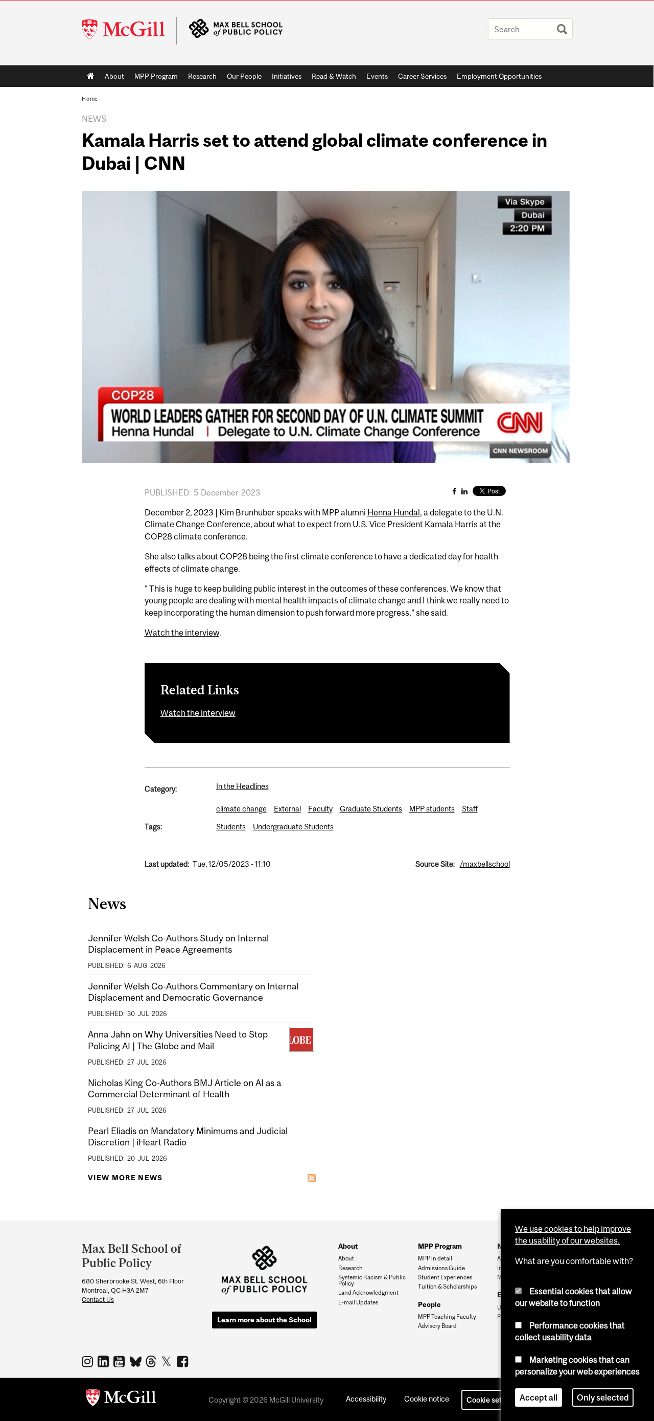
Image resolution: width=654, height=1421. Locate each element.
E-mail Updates (358, 1302)
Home (91, 76)
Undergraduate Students (293, 826)
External (287, 808)
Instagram (89, 1361)
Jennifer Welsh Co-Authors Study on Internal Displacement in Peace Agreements (178, 944)
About (114, 76)
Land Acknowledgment (368, 1293)
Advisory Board (437, 1326)
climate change (241, 808)
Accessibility (366, 1398)
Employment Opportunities (499, 76)
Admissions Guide (441, 1268)
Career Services (422, 76)
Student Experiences (445, 1277)
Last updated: (167, 864)
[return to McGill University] (121, 1399)
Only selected (603, 1397)
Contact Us (98, 1299)
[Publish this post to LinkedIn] (464, 491)
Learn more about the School (264, 1320)
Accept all (538, 1397)
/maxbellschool (485, 864)
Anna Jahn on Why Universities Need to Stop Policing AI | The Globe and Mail (178, 1040)
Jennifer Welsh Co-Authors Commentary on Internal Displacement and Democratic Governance (193, 992)
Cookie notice (426, 1398)
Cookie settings (492, 1399)
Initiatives (286, 76)
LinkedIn (104, 1361)
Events (377, 76)
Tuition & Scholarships (447, 1286)
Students (231, 826)
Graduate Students (371, 808)
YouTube (120, 1361)
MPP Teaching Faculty (447, 1317)
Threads (152, 1362)
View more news (125, 1178)
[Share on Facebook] (454, 491)
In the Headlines (242, 786)
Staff (470, 808)
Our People (244, 76)
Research (202, 76)
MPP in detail (435, 1258)
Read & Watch (334, 76)
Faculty (320, 808)
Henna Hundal (393, 512)
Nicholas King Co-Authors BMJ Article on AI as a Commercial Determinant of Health (184, 1088)
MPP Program (156, 76)
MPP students (432, 808)
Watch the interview (182, 632)
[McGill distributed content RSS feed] (312, 1177)
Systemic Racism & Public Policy (372, 1280)
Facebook (184, 1361)
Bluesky (136, 1361)
